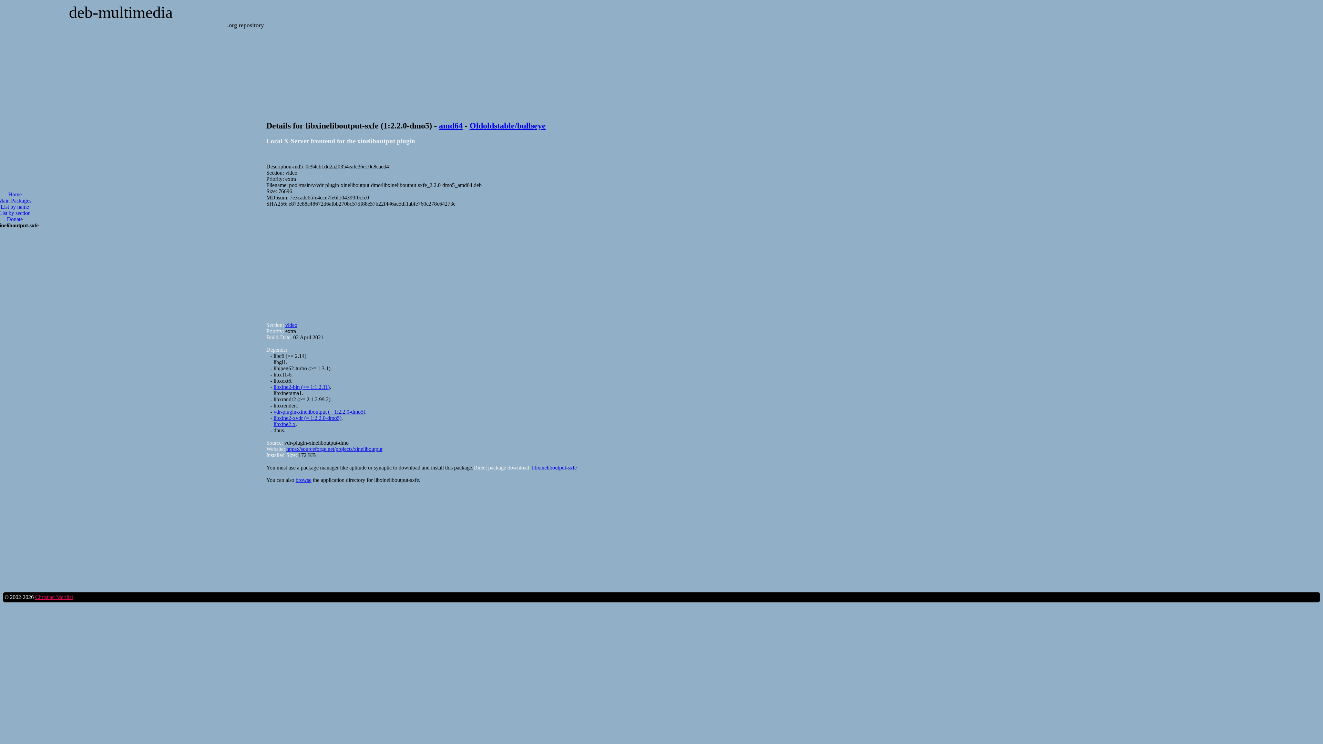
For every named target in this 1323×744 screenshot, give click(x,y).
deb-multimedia (121, 12)
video (291, 325)
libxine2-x (285, 424)
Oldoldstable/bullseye (508, 125)
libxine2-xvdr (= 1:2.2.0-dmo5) (307, 418)
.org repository (245, 25)
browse (303, 480)
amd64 (451, 125)
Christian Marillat (54, 597)
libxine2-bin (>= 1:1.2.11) (302, 387)
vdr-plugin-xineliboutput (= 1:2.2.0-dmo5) (319, 412)
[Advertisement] (473, 261)
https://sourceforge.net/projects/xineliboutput (334, 449)
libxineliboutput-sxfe (554, 468)
